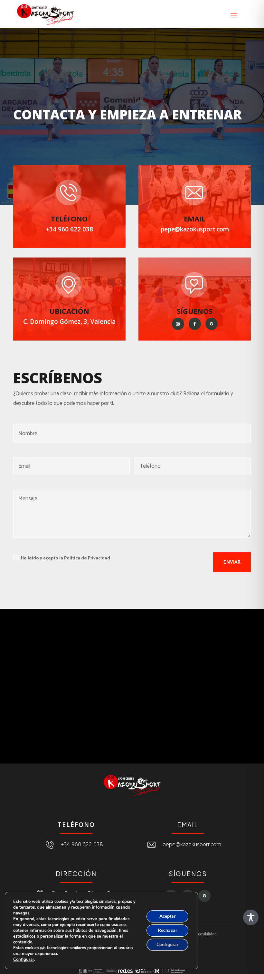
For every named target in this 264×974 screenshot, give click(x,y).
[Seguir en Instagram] (178, 324)
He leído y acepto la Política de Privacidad (65, 558)
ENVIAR (231, 562)
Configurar (23, 959)
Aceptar (167, 916)
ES (230, 4)
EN (242, 4)
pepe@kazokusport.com (194, 229)
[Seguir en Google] (211, 324)
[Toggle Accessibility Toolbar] (250, 917)
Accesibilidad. (205, 934)
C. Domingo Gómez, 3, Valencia (69, 321)
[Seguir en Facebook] (195, 324)
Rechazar (167, 930)
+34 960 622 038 (69, 229)
